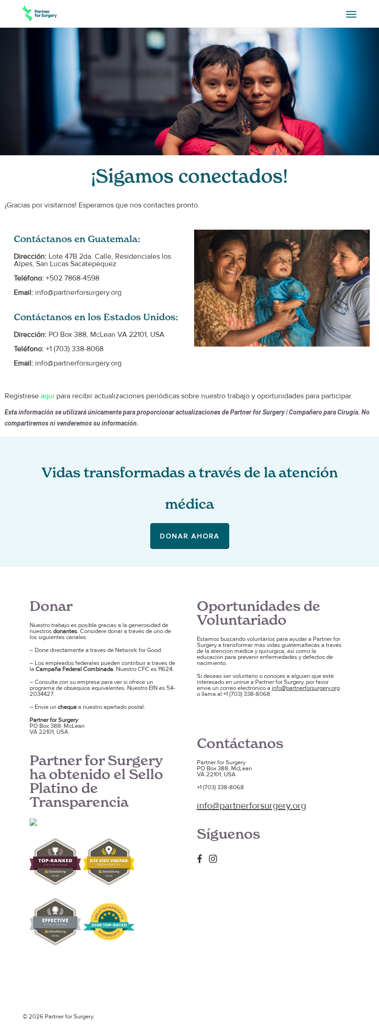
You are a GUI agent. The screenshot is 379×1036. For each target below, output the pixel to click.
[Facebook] (202, 858)
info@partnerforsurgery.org (306, 688)
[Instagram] (215, 858)
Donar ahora (190, 536)
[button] (351, 13)
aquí (48, 396)
